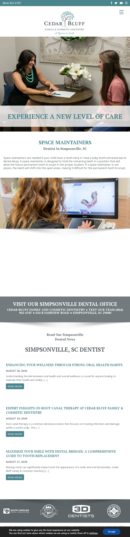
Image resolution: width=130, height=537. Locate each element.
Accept (111, 531)
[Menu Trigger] (121, 12)
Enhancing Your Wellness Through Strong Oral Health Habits (64, 365)
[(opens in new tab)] (16, 511)
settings (93, 533)
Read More (16, 386)
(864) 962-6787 (12, 3)
